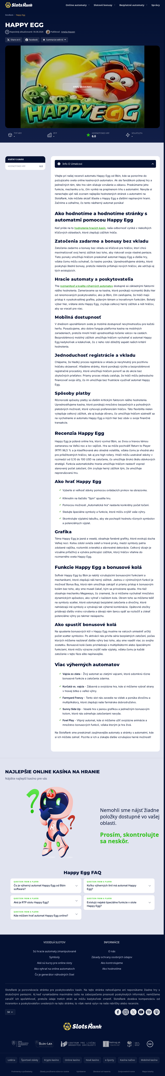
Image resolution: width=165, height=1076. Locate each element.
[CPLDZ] (77, 1044)
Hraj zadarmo (82, 86)
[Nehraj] (111, 1044)
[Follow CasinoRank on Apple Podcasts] (155, 1012)
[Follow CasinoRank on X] (132, 1012)
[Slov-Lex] (43, 1044)
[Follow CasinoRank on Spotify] (147, 1012)
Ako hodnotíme (111, 968)
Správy (155, 5)
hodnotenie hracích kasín (90, 228)
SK (8, 1011)
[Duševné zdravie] (133, 1044)
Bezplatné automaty (131, 5)
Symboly (54, 957)
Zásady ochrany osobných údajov (111, 957)
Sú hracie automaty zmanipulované (53, 951)
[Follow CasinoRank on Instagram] (124, 1012)
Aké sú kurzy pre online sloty (53, 963)
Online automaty (76, 5)
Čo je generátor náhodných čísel (53, 974)
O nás (111, 951)
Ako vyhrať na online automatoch (54, 968)
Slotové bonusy (103, 5)
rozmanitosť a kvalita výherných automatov (86, 286)
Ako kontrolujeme (111, 963)
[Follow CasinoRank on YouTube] (140, 1012)
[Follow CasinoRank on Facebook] (116, 1012)
